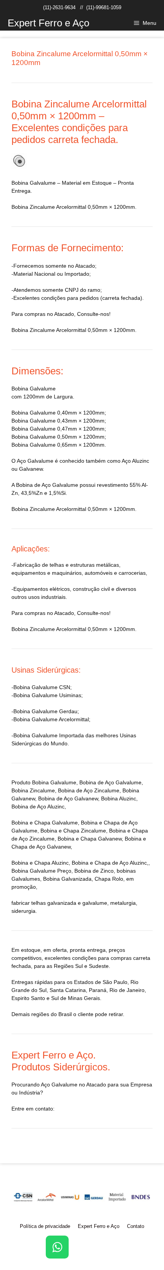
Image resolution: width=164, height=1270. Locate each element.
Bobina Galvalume (54, 782)
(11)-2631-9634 (59, 7)
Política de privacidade (45, 1226)
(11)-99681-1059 (103, 7)
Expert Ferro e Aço (48, 23)
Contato (135, 1226)
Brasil (65, 1014)
